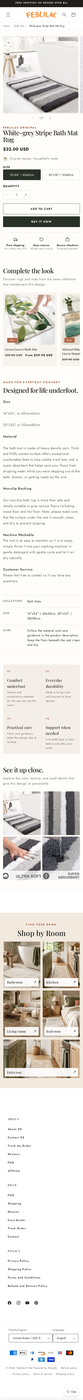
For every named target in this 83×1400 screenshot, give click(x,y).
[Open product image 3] (22, 858)
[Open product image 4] (61, 858)
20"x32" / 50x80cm (61, 175)
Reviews (14, 1154)
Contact (13, 1237)
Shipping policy (65, 1374)
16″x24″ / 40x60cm (22, 175)
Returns (13, 1212)
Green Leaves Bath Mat (21, 349)
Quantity (11, 186)
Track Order (17, 1228)
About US (15, 1129)
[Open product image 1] (22, 813)
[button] (8, 14)
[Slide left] (33, 118)
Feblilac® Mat (25, 1368)
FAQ (11, 1162)
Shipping (14, 1203)
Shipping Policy (19, 1269)
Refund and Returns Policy (27, 1286)
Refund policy (69, 1368)
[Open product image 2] (61, 813)
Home (6, 26)
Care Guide (16, 1220)
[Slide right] (50, 118)
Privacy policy (21, 1374)
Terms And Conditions (24, 1277)
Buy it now (41, 222)
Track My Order (19, 1146)
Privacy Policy (18, 1261)
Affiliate (14, 1171)
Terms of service (42, 1374)
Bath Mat (19, 26)
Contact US (16, 1137)
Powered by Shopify (45, 1368)
